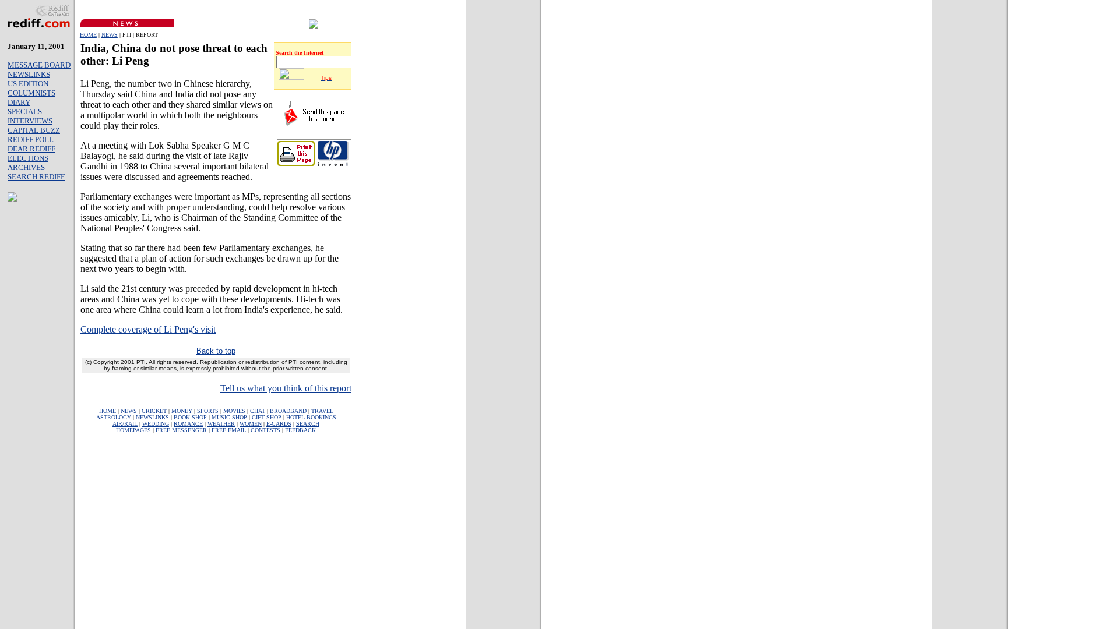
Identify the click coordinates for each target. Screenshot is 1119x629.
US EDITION (28, 83)
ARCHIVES (26, 167)
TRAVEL (322, 411)
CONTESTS (265, 430)
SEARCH (307, 423)
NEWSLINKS (29, 74)
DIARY (19, 102)
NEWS (109, 34)
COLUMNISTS (31, 93)
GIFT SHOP (266, 417)
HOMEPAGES (133, 430)
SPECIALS (25, 111)
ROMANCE (188, 423)
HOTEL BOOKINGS (311, 417)
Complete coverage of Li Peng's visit (148, 329)
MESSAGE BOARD (39, 65)
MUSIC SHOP (229, 417)
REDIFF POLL (31, 139)
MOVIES (234, 411)
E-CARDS (278, 423)
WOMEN (251, 423)
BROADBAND (288, 411)
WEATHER (221, 423)
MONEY (181, 411)
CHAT (257, 411)
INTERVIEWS (30, 120)
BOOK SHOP (190, 417)
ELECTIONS (28, 158)
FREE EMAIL (229, 430)
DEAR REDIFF (31, 148)
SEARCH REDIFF (36, 176)
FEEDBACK (300, 430)
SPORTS (208, 411)
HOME (88, 34)
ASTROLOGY (113, 417)
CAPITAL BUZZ (34, 130)
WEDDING (155, 423)
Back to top (215, 351)
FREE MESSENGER (181, 430)
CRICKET (154, 411)
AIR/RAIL (125, 423)
